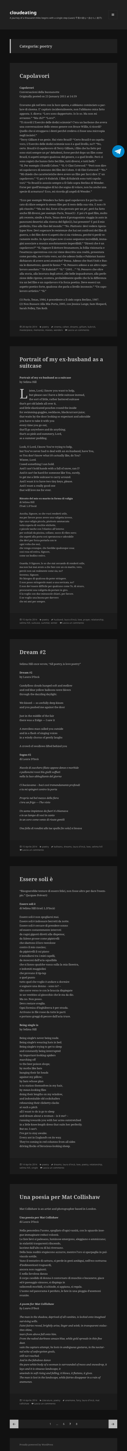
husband (58, 619)
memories (39, 330)
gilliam (82, 326)
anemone (70, 1400)
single (34, 1167)
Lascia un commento (78, 330)
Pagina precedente (14, 1424)
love (80, 619)
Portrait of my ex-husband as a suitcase (61, 362)
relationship (97, 619)
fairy (78, 1400)
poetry (45, 326)
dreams (74, 326)
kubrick (91, 326)
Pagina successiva (113, 1424)
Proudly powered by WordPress (36, 1444)
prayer (86, 619)
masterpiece (26, 330)
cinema (57, 326)
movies (49, 330)
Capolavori (34, 75)
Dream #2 (33, 652)
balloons (58, 846)
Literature (47, 1400)
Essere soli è (36, 879)
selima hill (25, 622)
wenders (58, 330)
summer (45, 622)
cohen (66, 326)
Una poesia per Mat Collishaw (60, 1196)
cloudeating (23, 12)
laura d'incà (70, 619)
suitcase (35, 622)
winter (54, 622)
